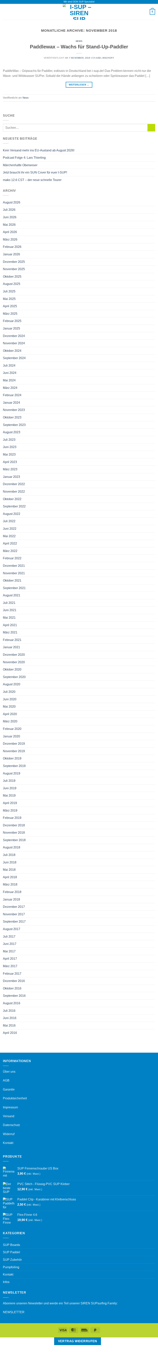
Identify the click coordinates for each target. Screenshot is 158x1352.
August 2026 (11, 202)
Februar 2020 (12, 728)
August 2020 (11, 684)
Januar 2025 (11, 328)
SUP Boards (11, 1245)
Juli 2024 (9, 365)
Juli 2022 (9, 521)
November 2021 (14, 573)
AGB (6, 1080)
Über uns (9, 1071)
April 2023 (10, 462)
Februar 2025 (12, 321)
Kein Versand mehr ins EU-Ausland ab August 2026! (38, 150)
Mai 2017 (9, 951)
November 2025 (14, 269)
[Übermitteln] (151, 127)
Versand (8, 1116)
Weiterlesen (79, 84)
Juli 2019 (9, 780)
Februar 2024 (12, 395)
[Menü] (5, 12)
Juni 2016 (9, 1018)
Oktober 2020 (12, 669)
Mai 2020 (9, 706)
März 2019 (10, 810)
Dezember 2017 (14, 906)
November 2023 (14, 410)
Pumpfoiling (11, 1267)
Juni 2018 (9, 862)
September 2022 (14, 506)
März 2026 (10, 239)
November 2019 (14, 751)
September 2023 (14, 425)
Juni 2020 (9, 699)
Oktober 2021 (12, 580)
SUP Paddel (11, 1252)
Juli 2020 (9, 691)
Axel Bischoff (105, 58)
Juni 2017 (9, 943)
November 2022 (14, 491)
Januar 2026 (11, 254)
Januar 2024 (11, 402)
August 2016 (11, 1003)
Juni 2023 (9, 447)
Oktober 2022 (12, 499)
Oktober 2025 (12, 276)
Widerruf (8, 1134)
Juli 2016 (9, 1010)
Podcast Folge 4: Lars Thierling (24, 157)
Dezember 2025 (14, 261)
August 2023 (11, 432)
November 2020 (14, 662)
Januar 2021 (11, 647)
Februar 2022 (12, 558)
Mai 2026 (9, 224)
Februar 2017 (12, 973)
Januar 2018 (11, 899)
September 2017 (14, 921)
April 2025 (10, 306)
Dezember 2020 (14, 654)
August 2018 (11, 847)
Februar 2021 (12, 640)
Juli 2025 (9, 291)
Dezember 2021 (14, 565)
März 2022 (10, 551)
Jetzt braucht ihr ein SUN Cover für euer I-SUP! (35, 172)
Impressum (10, 1107)
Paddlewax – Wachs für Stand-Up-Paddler (79, 46)
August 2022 (11, 513)
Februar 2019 (12, 817)
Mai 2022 (9, 536)
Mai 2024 (9, 380)
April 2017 (10, 958)
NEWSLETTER (13, 1312)
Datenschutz (11, 1125)
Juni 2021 (9, 610)
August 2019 (11, 773)
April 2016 (10, 1032)
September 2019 (14, 766)
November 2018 (14, 832)
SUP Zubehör (12, 1259)
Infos (6, 1282)
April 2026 (10, 232)
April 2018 (10, 877)
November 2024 (14, 343)
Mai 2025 (9, 298)
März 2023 (10, 469)
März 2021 (10, 632)
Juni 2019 (9, 788)
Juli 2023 (9, 439)
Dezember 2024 (14, 336)
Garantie (9, 1089)
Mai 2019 (9, 795)
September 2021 (14, 588)
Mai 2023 (9, 454)
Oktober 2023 (12, 417)
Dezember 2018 (14, 825)
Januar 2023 (11, 476)
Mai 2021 (9, 617)
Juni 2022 (9, 528)
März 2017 (10, 966)
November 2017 (14, 914)
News (79, 41)
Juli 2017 (9, 936)
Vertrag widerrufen (77, 1341)
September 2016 (14, 995)
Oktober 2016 (12, 988)
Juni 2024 (9, 372)
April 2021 (10, 625)
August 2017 (11, 929)
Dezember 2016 (14, 981)
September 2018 (14, 840)
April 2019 (10, 803)
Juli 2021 (9, 602)
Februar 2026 (12, 246)
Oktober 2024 (12, 350)
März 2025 (10, 313)
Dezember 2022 (14, 484)
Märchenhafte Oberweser (20, 165)
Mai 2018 (9, 869)
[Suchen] (145, 11)
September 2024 (14, 358)
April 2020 (10, 714)
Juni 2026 (9, 217)
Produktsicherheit (15, 1098)
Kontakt (8, 1143)
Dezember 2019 (14, 743)
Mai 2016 (9, 1025)
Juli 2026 (9, 209)
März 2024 (10, 387)
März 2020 (10, 721)
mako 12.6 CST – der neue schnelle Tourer (32, 180)
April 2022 (10, 543)
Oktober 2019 (12, 758)
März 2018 (10, 884)
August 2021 (11, 595)
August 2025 (11, 284)
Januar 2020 (11, 736)
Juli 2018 (9, 855)
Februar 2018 (12, 892)
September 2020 (14, 677)
